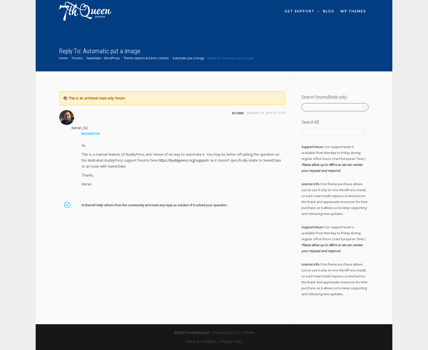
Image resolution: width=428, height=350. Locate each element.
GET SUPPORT (300, 11)
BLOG (328, 11)
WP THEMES (353, 11)
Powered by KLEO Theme (233, 332)
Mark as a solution (67, 205)
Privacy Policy (232, 341)
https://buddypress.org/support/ (184, 160)
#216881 (238, 113)
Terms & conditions (201, 341)
